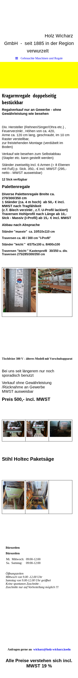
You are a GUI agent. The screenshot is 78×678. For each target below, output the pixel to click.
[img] (39, 75)
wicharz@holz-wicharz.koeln (52, 649)
